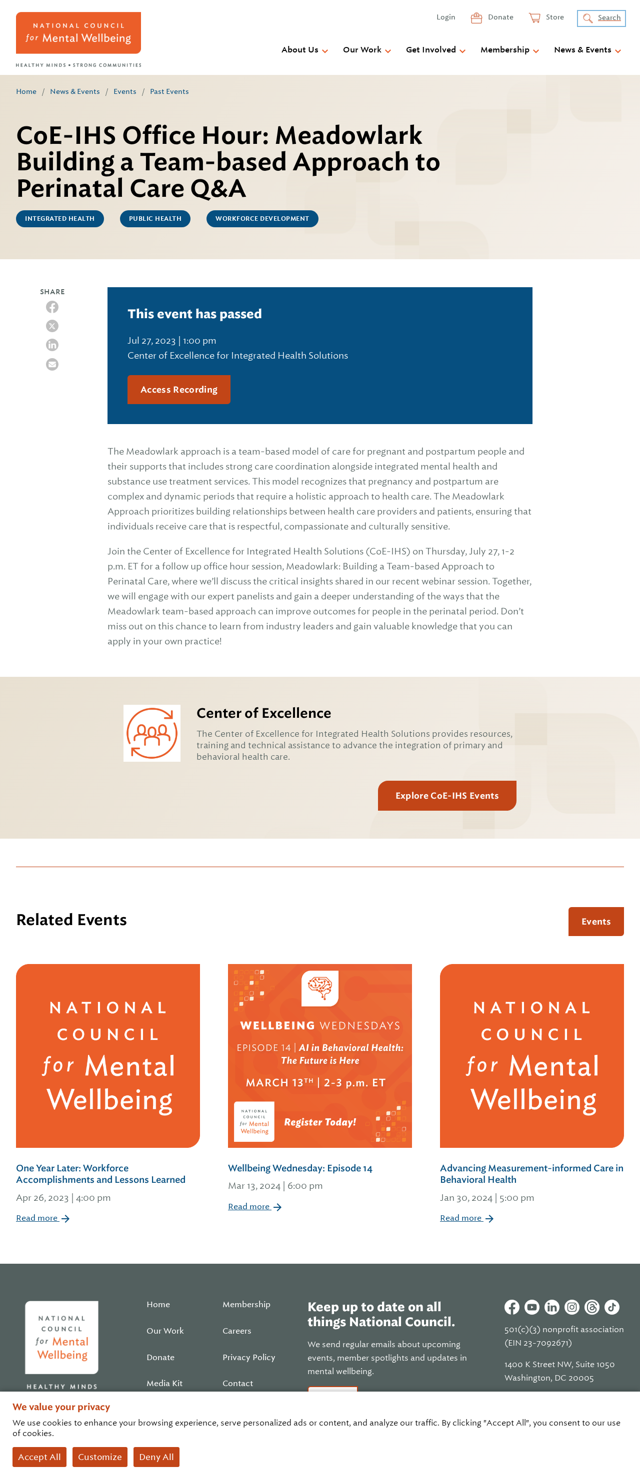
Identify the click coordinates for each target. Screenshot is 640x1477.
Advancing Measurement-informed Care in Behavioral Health (532, 1182)
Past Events (169, 91)
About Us (300, 50)
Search (609, 17)
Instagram (572, 1307)
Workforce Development (263, 219)
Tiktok (612, 1307)
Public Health (155, 219)
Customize (100, 1457)
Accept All (39, 1457)
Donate (500, 16)
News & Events (583, 50)
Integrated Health (60, 219)
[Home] (78, 39)
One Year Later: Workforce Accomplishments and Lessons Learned (101, 1182)
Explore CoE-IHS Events (447, 795)
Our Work (362, 50)
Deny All (156, 1457)
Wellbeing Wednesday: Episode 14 (300, 1176)
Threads (592, 1307)
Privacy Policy (249, 1358)
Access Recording (179, 389)
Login (446, 16)
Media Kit (164, 1384)
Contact (237, 1384)
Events (125, 91)
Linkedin (552, 1307)
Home (26, 91)
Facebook (512, 1307)
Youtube (532, 1307)
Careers (237, 1331)
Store (554, 16)
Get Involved (431, 50)
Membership (505, 50)
